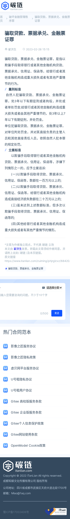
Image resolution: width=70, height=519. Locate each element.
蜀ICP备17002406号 (16, 512)
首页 (1, 18)
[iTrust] (56, 514)
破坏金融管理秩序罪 (18, 18)
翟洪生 (12, 49)
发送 (56, 313)
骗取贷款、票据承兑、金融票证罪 (25, 268)
